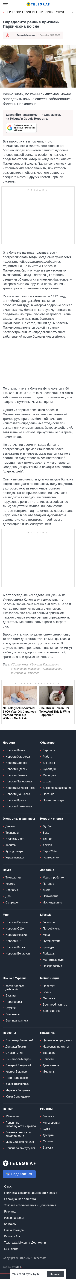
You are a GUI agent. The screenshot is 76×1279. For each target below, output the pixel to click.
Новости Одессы (16, 769)
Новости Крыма (15, 800)
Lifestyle (45, 914)
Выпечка (48, 1116)
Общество (47, 742)
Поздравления (52, 965)
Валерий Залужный (18, 1065)
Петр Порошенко (16, 1077)
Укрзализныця (14, 857)
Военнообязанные (55, 1004)
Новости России (16, 934)
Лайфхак (48, 953)
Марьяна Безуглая (17, 1090)
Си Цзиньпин (14, 1052)
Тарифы (10, 845)
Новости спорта (51, 818)
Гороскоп (49, 922)
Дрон (8, 896)
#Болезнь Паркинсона (44, 664)
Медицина (49, 775)
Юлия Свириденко (17, 1096)
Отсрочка (49, 998)
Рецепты (46, 1108)
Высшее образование (57, 787)
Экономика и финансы (19, 818)
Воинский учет (52, 1010)
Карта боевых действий (14, 987)
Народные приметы (56, 1046)
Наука (7, 869)
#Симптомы (19, 664)
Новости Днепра (16, 762)
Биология (11, 889)
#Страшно (18, 673)
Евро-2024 (50, 851)
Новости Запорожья (18, 781)
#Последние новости (25, 668)
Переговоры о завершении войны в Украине (36, 12)
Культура (48, 947)
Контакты (10, 1223)
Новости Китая (15, 947)
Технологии (13, 877)
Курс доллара (14, 851)
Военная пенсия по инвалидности (18, 1134)
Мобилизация (49, 978)
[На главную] (38, 4)
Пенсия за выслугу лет (20, 1148)
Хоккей (47, 845)
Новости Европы (16, 922)
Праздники (47, 1032)
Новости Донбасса (17, 794)
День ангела (51, 1065)
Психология (50, 896)
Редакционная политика (20, 1198)
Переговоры (13, 1001)
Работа (47, 756)
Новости (9, 742)
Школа (47, 781)
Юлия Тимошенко (17, 1083)
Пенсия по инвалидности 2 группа (20, 1124)
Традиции (49, 1052)
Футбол (47, 826)
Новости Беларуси (17, 953)
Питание (48, 883)
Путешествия (51, 940)
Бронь (47, 992)
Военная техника (16, 1020)
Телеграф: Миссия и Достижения (25, 1242)
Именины (49, 1071)
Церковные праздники (57, 1040)
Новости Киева (15, 750)
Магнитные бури (53, 959)
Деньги (10, 826)
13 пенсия (12, 1116)
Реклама (10, 1211)
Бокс (46, 832)
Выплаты (49, 762)
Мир (6, 914)
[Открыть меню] (5, 4)
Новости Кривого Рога (20, 787)
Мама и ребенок (53, 877)
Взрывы (10, 995)
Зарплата (49, 750)
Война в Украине (15, 978)
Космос (10, 883)
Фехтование (51, 857)
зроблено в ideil (12, 1267)
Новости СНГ (14, 940)
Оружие (10, 1007)
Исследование (52, 902)
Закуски (48, 1147)
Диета (47, 889)
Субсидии (49, 769)
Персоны (9, 1032)
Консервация (51, 1122)
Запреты (48, 1059)
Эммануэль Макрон (18, 1059)
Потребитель (51, 928)
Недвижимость (15, 838)
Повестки (49, 985)
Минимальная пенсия (19, 1141)
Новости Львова (16, 775)
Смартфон (12, 902)
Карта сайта (12, 1236)
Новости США (14, 928)
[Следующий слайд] (72, 12)
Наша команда (14, 1230)
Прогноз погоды (53, 800)
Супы (46, 1128)
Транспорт (12, 832)
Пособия (48, 794)
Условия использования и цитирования (30, 1205)
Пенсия (8, 1108)
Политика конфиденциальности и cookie (30, 1192)
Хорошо (55, 1274)
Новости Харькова (17, 756)
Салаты (48, 1141)
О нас (8, 1186)
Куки (36, 1273)
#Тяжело (33, 673)
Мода (46, 934)
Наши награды (14, 1217)
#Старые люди (52, 668)
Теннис (47, 838)
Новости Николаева (18, 806)
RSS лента (11, 1248)
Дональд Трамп (15, 1046)
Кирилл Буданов (16, 1071)
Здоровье (47, 869)
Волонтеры (12, 1014)
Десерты (48, 1135)
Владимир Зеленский (19, 1040)
